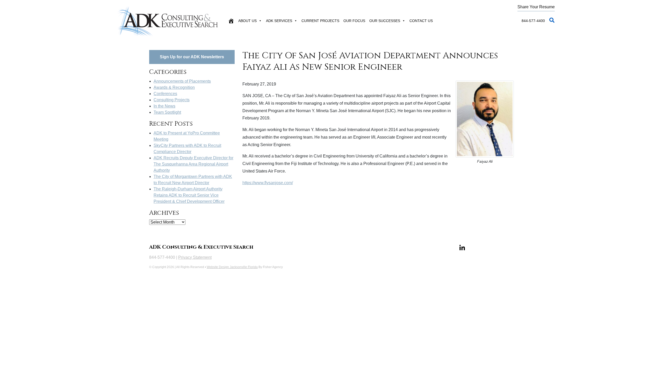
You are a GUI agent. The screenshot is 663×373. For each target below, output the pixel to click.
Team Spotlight (167, 112)
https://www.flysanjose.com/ (267, 183)
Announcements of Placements (182, 81)
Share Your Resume (536, 7)
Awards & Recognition (174, 87)
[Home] (231, 21)
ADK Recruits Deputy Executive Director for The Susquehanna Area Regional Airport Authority (193, 164)
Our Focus (354, 21)
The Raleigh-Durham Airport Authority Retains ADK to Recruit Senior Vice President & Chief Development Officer (189, 195)
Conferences (165, 93)
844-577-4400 (533, 21)
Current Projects (320, 21)
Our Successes (384, 21)
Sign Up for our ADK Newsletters (192, 57)
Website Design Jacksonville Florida (232, 267)
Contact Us (421, 21)
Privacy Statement (195, 257)
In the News (164, 106)
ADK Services (279, 21)
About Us (247, 21)
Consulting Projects (172, 100)
